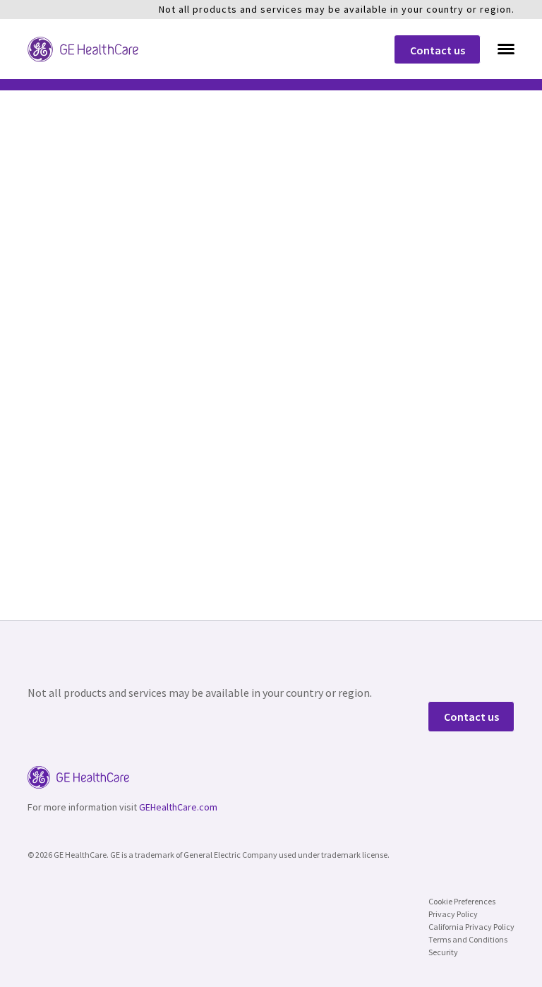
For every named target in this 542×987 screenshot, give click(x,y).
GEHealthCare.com (178, 807)
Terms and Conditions (467, 939)
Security (443, 952)
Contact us (437, 50)
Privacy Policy (453, 914)
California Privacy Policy (471, 926)
